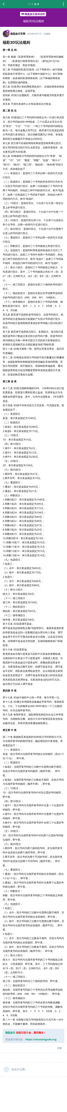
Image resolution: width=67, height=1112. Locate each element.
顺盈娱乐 (10, 1032)
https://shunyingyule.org (40, 1039)
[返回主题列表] (3, 4)
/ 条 (32, 4)
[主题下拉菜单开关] (63, 4)
